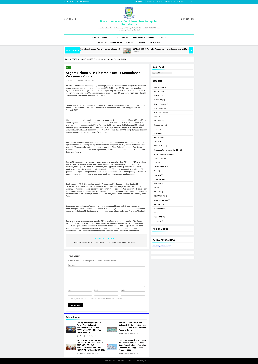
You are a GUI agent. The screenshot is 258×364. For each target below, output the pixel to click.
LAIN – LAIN (158, 158)
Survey (142, 43)
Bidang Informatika (160, 104)
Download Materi (159, 125)
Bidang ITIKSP (158, 108)
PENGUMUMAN (159, 179)
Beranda (95, 37)
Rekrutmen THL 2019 (161, 200)
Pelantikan (157, 175)
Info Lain (154, 43)
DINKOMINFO (158, 121)
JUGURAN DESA (159, 146)
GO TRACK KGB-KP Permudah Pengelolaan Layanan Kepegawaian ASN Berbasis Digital (146, 49)
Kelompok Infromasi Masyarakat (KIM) (166, 150)
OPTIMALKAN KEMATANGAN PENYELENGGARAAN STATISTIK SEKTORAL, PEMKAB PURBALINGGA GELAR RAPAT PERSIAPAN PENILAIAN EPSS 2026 (91, 345)
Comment (72, 265)
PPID (114, 37)
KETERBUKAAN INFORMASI (163, 154)
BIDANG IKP (158, 100)
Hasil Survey (158, 137)
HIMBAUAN (157, 142)
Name (70, 290)
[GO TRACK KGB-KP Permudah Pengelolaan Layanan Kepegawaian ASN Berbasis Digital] (108, 52)
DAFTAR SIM (129, 43)
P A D (156, 171)
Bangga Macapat (159, 87)
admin (70, 81)
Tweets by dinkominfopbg (161, 246)
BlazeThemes (149, 361)
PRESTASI (157, 192)
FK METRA (157, 133)
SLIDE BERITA (158, 208)
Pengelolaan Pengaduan (143, 37)
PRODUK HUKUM (116, 43)
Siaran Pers (157, 204)
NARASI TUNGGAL (160, 167)
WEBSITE (157, 221)
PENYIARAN (158, 183)
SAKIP (162, 37)
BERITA (68, 67)
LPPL (155, 163)
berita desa (157, 96)
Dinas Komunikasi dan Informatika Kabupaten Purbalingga (129, 22)
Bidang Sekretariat (160, 112)
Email (96, 290)
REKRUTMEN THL (159, 196)
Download (102, 43)
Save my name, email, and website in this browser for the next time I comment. (96, 299)
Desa (155, 117)
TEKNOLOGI (158, 217)
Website (124, 290)
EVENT (156, 129)
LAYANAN (124, 37)
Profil (105, 37)
